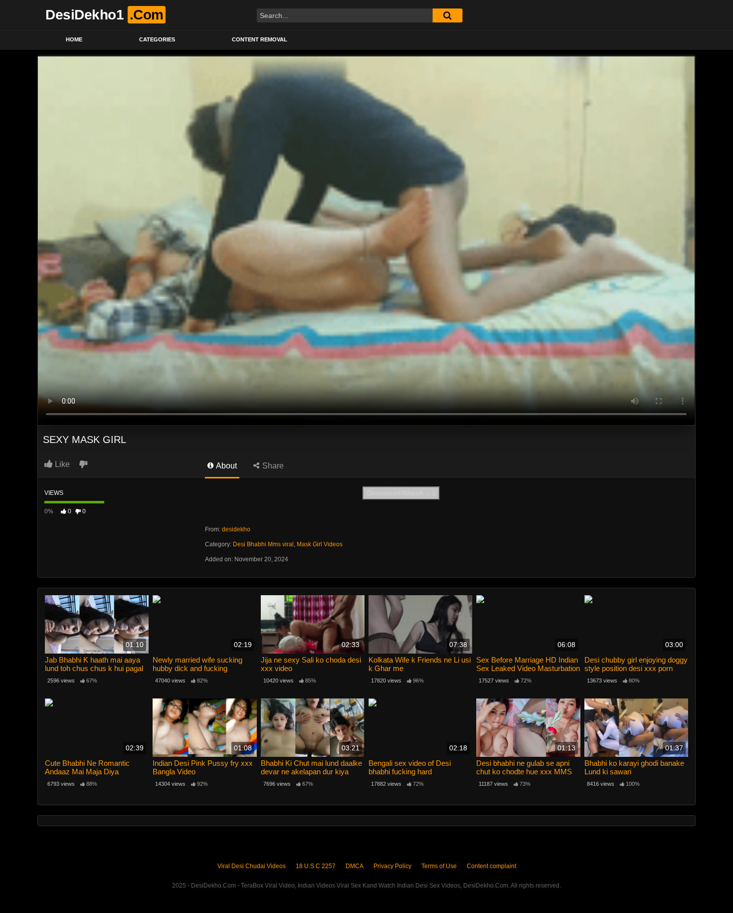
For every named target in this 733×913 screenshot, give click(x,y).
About (225, 465)
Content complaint (491, 866)
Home (74, 39)
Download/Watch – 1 (401, 493)
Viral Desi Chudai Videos (251, 866)
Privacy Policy (392, 866)
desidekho (236, 529)
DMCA (355, 866)
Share (272, 465)
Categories (157, 39)
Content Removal (259, 39)
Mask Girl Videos (320, 544)
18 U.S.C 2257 (316, 866)
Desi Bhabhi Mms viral (263, 544)
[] (447, 15)
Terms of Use (439, 866)
